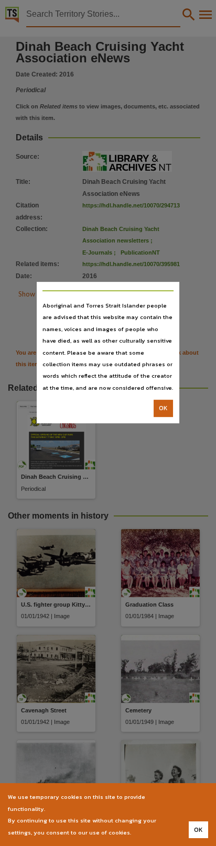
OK (163, 408)
